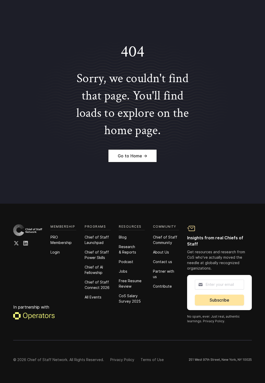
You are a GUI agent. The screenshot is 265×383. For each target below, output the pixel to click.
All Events (93, 297)
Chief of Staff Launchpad (97, 240)
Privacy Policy (122, 359)
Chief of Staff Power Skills (97, 255)
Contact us (162, 261)
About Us (161, 252)
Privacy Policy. (214, 321)
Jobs (123, 271)
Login (55, 252)
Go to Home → (132, 155)
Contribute (162, 286)
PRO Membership (61, 240)
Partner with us (163, 274)
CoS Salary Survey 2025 (130, 298)
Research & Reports (127, 249)
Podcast (126, 261)
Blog (123, 237)
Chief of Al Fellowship (94, 270)
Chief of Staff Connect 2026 (97, 285)
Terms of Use (152, 359)
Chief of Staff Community (165, 240)
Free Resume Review (130, 283)
